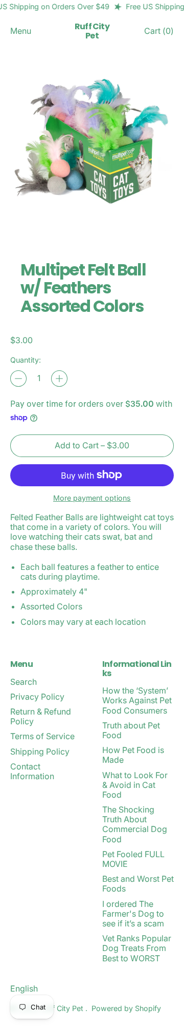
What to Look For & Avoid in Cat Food (135, 785)
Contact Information (32, 771)
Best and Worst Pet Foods (138, 884)
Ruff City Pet (92, 31)
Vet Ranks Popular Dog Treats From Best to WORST (136, 948)
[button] (92, 148)
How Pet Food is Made (133, 755)
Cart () (159, 33)
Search (23, 682)
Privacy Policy (37, 696)
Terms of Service (42, 736)
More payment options (92, 497)
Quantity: (25, 359)
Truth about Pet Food (131, 730)
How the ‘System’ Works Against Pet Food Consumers (137, 700)
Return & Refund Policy (40, 716)
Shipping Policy (40, 751)
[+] (59, 378)
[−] (18, 378)
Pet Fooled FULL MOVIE (133, 859)
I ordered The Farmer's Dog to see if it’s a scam (133, 913)
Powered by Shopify (126, 1008)
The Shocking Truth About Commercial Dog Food (134, 824)
